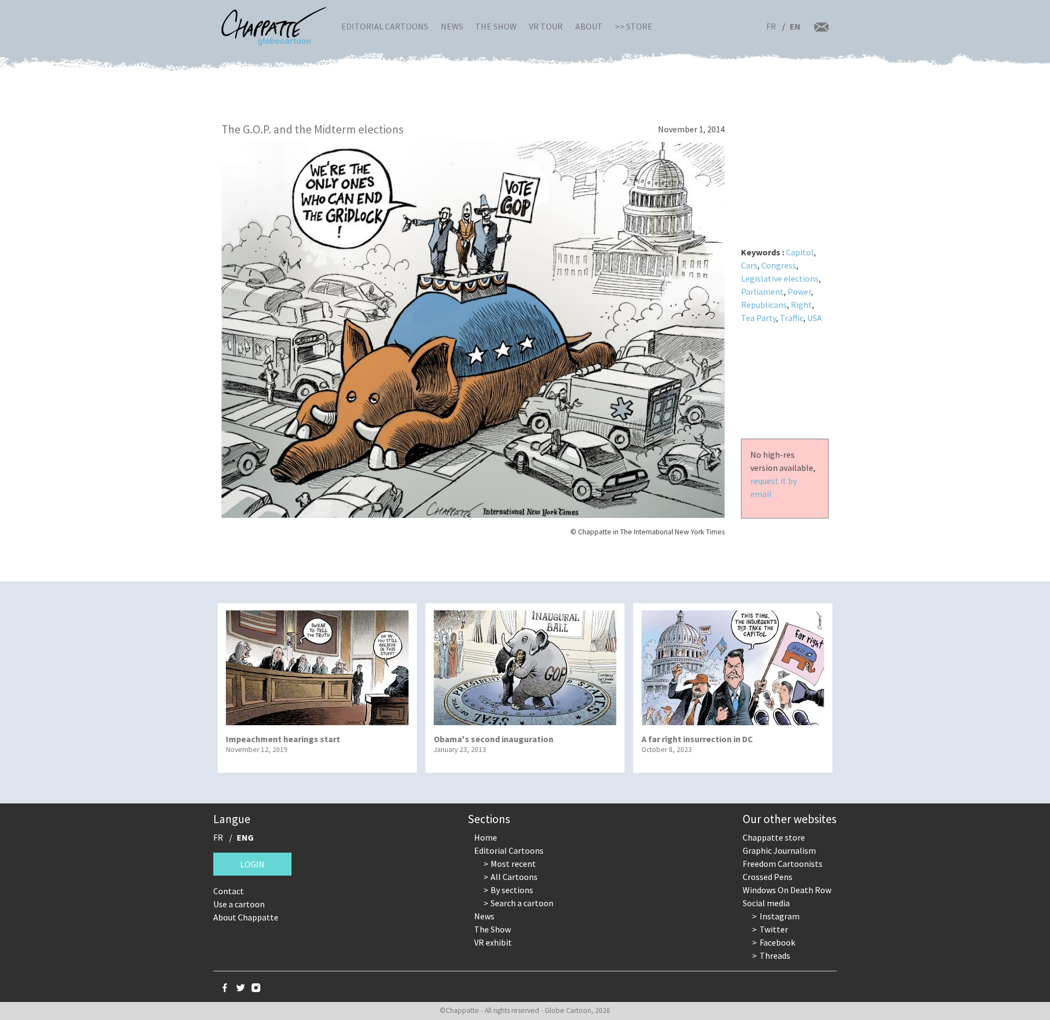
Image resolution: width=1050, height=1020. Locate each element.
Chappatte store (774, 837)
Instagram (780, 916)
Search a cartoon (522, 902)
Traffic (791, 317)
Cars (749, 265)
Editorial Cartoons (384, 26)
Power (799, 291)
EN (795, 26)
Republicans (764, 304)
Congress (778, 265)
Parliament (762, 291)
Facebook (777, 942)
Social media (766, 902)
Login (252, 864)
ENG (245, 837)
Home (485, 837)
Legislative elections (780, 278)
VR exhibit (493, 942)
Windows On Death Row (787, 889)
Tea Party (758, 317)
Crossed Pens (767, 876)
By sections (512, 889)
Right (801, 304)
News (452, 26)
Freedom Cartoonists (782, 863)
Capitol (800, 252)
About (589, 26)
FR (771, 26)
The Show (496, 26)
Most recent (513, 863)
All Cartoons (514, 876)
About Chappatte (245, 917)
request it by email (773, 487)
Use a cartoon (239, 904)
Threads (775, 955)
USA (814, 317)
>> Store (633, 26)
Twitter (774, 929)
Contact (228, 890)
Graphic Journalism (779, 850)
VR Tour (546, 26)
